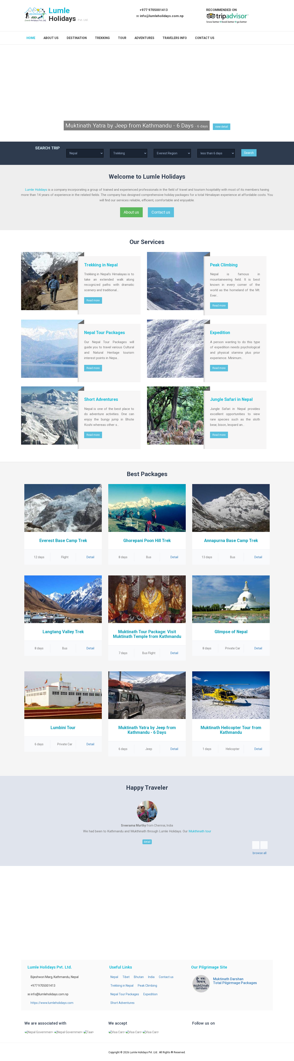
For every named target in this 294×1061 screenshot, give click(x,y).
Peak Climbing (147, 985)
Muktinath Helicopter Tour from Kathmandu (231, 730)
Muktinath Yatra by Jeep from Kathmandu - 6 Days (147, 730)
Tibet (126, 977)
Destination (77, 38)
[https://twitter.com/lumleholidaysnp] (204, 1033)
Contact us (204, 38)
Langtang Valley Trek (63, 631)
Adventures (144, 38)
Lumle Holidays (36, 190)
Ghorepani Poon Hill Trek (147, 540)
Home (30, 38)
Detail (90, 557)
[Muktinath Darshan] (201, 984)
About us (51, 38)
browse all (259, 853)
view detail (221, 126)
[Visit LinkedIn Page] (212, 1033)
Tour (122, 38)
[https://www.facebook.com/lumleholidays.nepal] (196, 1033)
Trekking (102, 38)
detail (147, 841)
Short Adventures (122, 1003)
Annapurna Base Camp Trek (231, 540)
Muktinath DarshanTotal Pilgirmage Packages (235, 981)
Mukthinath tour (200, 831)
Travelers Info (174, 38)
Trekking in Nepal (121, 985)
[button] (255, 845)
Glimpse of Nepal (231, 631)
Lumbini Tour (63, 727)
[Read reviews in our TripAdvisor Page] (227, 18)
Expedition (150, 994)
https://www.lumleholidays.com (52, 1003)
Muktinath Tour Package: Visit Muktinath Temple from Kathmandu (147, 634)
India (151, 977)
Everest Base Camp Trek (63, 540)
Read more (93, 300)
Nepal (114, 977)
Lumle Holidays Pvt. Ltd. (144, 1052)
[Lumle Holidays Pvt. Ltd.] (35, 15)
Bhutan (139, 977)
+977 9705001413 (154, 10)
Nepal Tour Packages (124, 994)
